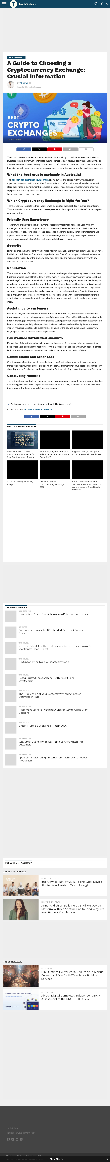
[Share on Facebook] (23, 148)
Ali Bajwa (24, 83)
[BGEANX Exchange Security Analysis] (22, 469)
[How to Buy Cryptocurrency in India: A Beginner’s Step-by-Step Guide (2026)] (55, 439)
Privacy (29, 1156)
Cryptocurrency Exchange (38, 409)
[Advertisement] (55, 29)
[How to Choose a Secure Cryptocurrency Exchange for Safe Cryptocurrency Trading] (22, 439)
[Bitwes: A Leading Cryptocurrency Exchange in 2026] (55, 469)
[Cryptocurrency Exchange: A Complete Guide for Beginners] (87, 439)
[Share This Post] (39, 148)
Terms (38, 1156)
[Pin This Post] (54, 148)
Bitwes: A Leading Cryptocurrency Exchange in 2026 (53, 484)
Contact (19, 1156)
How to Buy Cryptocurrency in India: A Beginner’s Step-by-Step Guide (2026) (55, 454)
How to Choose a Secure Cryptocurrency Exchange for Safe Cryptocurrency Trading (21, 454)
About (9, 1156)
